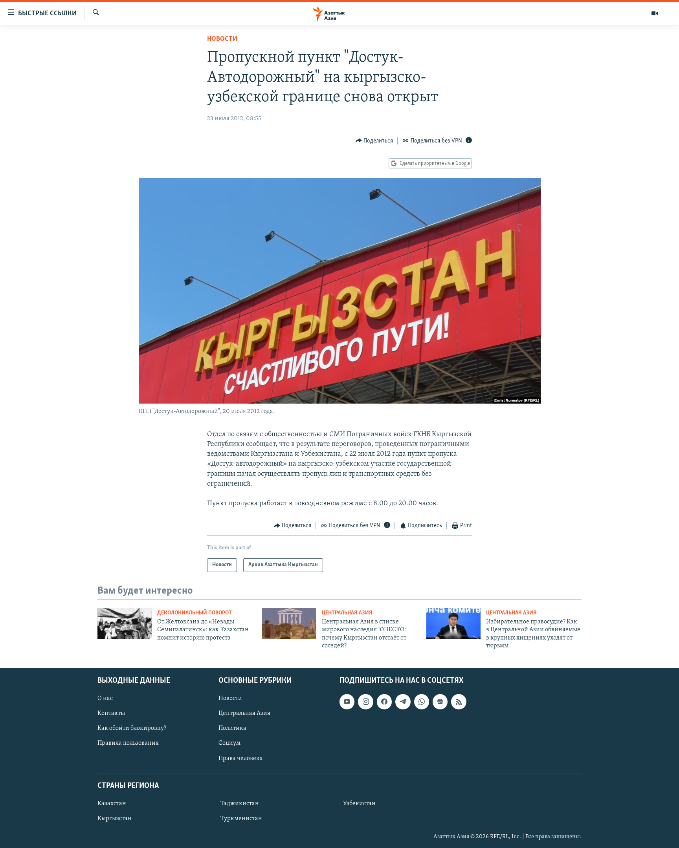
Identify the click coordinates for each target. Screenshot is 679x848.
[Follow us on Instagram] (365, 701)
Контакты (111, 713)
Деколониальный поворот (194, 613)
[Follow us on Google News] (440, 701)
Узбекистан (359, 803)
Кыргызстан (114, 818)
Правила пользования (128, 743)
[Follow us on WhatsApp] (421, 701)
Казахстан (111, 803)
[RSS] (458, 701)
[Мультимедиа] (654, 13)
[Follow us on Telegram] (402, 701)
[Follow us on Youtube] (347, 701)
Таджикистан (239, 803)
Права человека (240, 758)
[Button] (374, 141)
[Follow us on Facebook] (384, 701)
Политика (232, 728)
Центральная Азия (347, 613)
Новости (222, 39)
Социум (229, 743)
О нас (105, 698)
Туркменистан (241, 818)
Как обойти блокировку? (131, 728)
